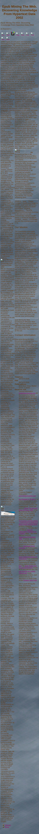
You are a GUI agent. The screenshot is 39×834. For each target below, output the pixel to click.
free (20, 566)
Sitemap (8, 825)
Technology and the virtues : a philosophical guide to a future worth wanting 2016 (28, 522)
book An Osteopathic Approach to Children (27, 531)
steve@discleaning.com (27, 496)
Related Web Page (30, 580)
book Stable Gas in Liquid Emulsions (28, 567)
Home (7, 827)
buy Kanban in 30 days (27, 499)
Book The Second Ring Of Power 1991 (28, 509)
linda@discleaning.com (27, 393)
